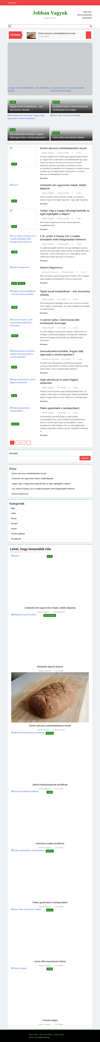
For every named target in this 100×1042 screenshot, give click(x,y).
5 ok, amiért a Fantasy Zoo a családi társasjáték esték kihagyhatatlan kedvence (43, 489)
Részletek (44, 178)
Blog (13, 130)
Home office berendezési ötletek (68, 137)
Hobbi (13, 102)
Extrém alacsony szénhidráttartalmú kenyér (56, 33)
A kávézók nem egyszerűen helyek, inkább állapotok (33, 478)
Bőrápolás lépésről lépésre (50, 666)
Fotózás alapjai (50, 1020)
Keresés (13, 453)
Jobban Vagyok (50, 13)
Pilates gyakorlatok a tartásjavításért (59, 408)
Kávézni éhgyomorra (51, 267)
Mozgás (15, 424)
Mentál (21, 283)
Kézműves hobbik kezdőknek (50, 843)
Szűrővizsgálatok (18, 534)
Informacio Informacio (50, 272)
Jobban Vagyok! (48, 153)
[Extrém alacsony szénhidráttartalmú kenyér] (31, 36)
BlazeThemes (44, 1037)
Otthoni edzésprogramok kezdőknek (50, 784)
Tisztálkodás (16, 539)
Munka (56, 102)
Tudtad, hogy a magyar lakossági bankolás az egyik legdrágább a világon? (41, 484)
